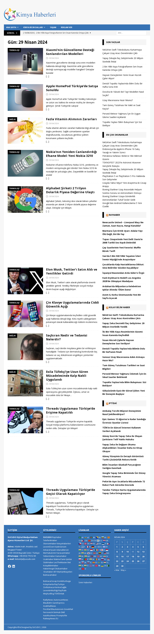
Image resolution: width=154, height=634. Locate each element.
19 (138, 556)
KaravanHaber (63, 553)
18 (133, 556)
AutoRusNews (49, 615)
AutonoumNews (61, 599)
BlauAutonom (57, 609)
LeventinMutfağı (50, 590)
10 (127, 551)
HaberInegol (48, 568)
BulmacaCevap (50, 581)
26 (138, 561)
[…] (47, 76)
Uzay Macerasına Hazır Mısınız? (117, 100)
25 (133, 561)
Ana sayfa (11, 27)
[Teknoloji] (25, 61)
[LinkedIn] (13, 566)
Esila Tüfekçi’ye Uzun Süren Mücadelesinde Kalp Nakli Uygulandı (67, 376)
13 (143, 551)
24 (127, 561)
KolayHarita (48, 584)
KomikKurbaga (64, 581)
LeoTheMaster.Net (62, 562)
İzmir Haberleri (85, 582)
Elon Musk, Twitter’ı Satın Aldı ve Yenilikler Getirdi (71, 271)
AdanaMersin (62, 549)
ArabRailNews (49, 606)
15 (117, 556)
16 (122, 556)
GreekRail (68, 609)
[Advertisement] (53, 240)
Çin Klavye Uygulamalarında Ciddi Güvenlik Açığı (72, 304)
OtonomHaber (49, 543)
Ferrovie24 (48, 612)
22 (117, 561)
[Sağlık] (25, 130)
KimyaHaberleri (64, 543)
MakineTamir (60, 559)
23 (122, 561)
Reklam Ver (66, 27)
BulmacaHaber (50, 575)
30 (122, 566)
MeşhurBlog (48, 593)
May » (123, 570)
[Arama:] (131, 32)
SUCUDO (47, 537)
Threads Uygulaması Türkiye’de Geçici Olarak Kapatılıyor (70, 492)
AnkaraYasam (49, 549)
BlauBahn (47, 602)
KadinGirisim (60, 546)
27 (143, 561)
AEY (55, 571)
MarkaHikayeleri (64, 571)
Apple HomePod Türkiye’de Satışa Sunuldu (72, 88)
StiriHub (56, 612)
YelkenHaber (49, 556)
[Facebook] (9, 566)
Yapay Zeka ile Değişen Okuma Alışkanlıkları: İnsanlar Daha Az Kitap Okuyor (122, 448)
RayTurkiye (59, 584)
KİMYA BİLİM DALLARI (33, 27)
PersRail (47, 609)
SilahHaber (48, 562)
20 (143, 556)
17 (127, 556)
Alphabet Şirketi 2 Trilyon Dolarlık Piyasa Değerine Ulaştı (70, 190)
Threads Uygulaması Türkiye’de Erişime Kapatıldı (70, 410)
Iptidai (113, 403)
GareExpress (58, 602)
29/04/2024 (54, 58)
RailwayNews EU (50, 618)
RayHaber (114, 214)
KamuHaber (60, 556)
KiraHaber (48, 571)
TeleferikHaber (50, 540)
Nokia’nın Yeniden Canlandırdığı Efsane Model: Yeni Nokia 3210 (71, 154)
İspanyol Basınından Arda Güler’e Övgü (123, 272)
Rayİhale (62, 590)
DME (63, 612)
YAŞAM (53, 27)
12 (138, 551)
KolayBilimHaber (50, 565)
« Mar (116, 570)
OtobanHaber (61, 568)
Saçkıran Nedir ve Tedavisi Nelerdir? (66, 337)
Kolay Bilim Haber (119, 307)
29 (117, 566)
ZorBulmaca (48, 587)
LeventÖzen (48, 546)
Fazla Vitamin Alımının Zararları (71, 119)
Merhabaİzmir (49, 553)
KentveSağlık (60, 587)
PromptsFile (61, 615)
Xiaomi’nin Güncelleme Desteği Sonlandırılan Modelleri (70, 52)
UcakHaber (48, 559)
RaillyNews (48, 599)
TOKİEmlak (59, 593)
